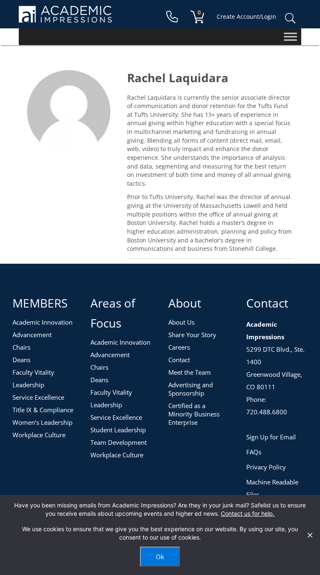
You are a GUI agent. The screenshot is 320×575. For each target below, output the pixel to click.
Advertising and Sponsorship (190, 389)
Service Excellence (38, 397)
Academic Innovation (42, 322)
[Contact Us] (172, 17)
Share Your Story (192, 334)
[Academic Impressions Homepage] (65, 17)
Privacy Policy (266, 467)
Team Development (118, 442)
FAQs (253, 452)
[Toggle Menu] (290, 36)
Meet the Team (189, 372)
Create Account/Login (246, 16)
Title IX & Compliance (42, 410)
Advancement (32, 334)
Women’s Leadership (42, 422)
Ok (160, 556)
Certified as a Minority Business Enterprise (194, 413)
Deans (21, 360)
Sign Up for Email (271, 437)
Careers (179, 347)
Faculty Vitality (33, 372)
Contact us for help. (248, 513)
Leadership (28, 385)
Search (290, 18)
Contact (179, 360)
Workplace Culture (38, 435)
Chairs (21, 347)
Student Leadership (118, 430)
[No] (309, 535)
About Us (181, 322)
